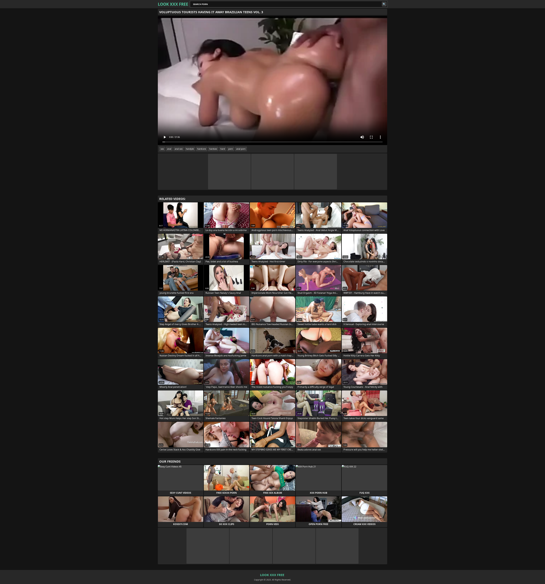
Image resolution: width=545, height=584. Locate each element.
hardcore (201, 148)
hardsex (213, 148)
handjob (190, 148)
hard (222, 148)
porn (230, 148)
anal (169, 148)
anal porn (241, 148)
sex (162, 148)
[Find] (384, 4)
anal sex (179, 148)
